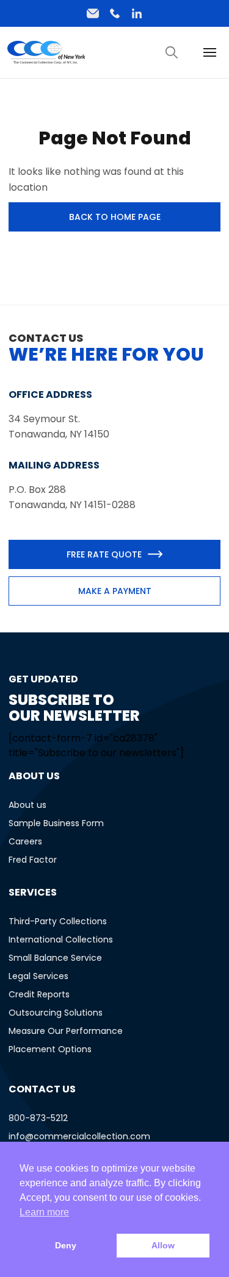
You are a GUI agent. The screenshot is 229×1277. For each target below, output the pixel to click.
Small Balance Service (55, 958)
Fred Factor (33, 860)
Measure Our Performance (66, 1031)
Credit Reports (39, 994)
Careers (25, 841)
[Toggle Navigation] (171, 52)
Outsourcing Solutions (56, 1012)
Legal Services (38, 976)
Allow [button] (163, 1245)
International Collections (61, 939)
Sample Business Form (56, 823)
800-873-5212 (38, 1118)
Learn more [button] (44, 1212)
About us (27, 805)
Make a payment (114, 591)
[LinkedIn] (137, 13)
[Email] (93, 13)
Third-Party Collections (58, 921)
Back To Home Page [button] (115, 217)
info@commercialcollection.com (79, 1136)
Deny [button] (65, 1245)
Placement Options (50, 1049)
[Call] (115, 13)
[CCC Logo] (46, 52)
